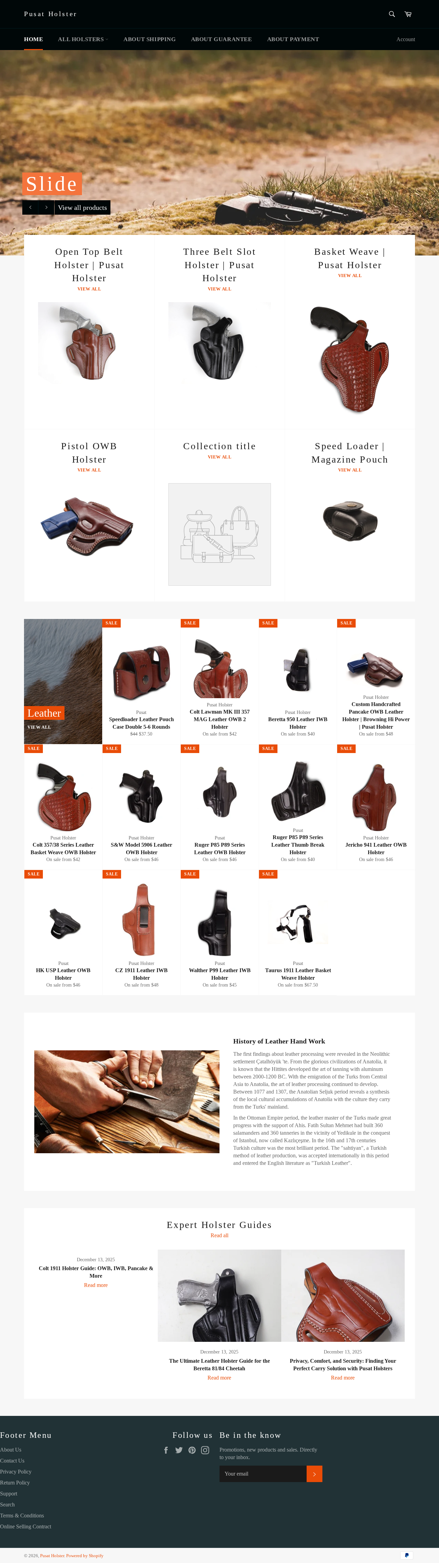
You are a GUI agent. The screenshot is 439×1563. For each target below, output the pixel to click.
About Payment (293, 39)
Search (7, 1504)
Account (405, 39)
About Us (10, 1450)
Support (8, 1493)
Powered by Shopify (85, 1555)
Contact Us (12, 1461)
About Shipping (149, 39)
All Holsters (81, 39)
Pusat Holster (51, 13)
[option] (219, 152)
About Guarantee (221, 39)
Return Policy (15, 1483)
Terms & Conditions (22, 1515)
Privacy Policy (16, 1472)
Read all (219, 1235)
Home (33, 39)
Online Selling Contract (25, 1526)
